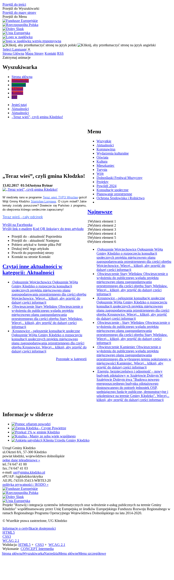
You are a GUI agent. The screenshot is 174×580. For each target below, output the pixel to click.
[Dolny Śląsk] (13, 29)
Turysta (102, 169)
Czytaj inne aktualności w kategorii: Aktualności (32, 269)
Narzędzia (51, 553)
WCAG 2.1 (10, 540)
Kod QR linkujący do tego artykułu (58, 229)
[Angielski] (116, 45)
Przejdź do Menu (14, 17)
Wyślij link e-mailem (17, 229)
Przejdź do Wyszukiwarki (20, 8)
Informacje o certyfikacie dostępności (29, 528)
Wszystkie (104, 141)
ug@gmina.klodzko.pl (29, 472)
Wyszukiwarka (33, 553)
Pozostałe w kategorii (71, 359)
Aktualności (105, 145)
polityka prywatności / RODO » (25, 484)
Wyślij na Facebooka (17, 225)
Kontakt (50, 53)
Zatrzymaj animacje (16, 57)
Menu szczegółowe (92, 553)
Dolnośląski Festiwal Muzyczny (120, 178)
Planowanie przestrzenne (114, 194)
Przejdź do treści (14, 4)
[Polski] (39, 45)
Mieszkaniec (105, 165)
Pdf (36, 245)
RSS (60, 53)
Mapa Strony (34, 53)
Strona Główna (13, 53)
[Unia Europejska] (16, 33)
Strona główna (12, 553)
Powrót (33, 253)
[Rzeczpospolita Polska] (20, 25)
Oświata (102, 157)
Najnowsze (99, 212)
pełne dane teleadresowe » (21, 460)
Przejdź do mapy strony (19, 12)
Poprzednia (37, 236)
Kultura (102, 161)
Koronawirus (106, 149)
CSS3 (6, 536)
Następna (35, 240)
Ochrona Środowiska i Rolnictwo (121, 198)
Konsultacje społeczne (112, 190)
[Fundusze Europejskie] (20, 21)
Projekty (103, 182)
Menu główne (68, 553)
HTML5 (8, 532)
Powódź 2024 (106, 186)
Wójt (100, 174)
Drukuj (30, 249)
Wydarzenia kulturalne (113, 153)
